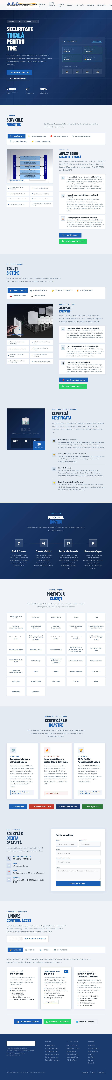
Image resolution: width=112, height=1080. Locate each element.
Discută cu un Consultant (74, 241)
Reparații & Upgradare (41, 141)
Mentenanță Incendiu (18, 141)
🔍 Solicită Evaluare (70, 235)
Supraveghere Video (38, 290)
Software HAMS (61, 950)
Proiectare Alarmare (37, 136)
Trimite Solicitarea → (78, 884)
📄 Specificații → (51, 1002)
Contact (90, 1060)
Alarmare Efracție (18, 290)
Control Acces (71, 1051)
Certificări (101, 5)
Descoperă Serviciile (18, 79)
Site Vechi (91, 1063)
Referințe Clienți (93, 1051)
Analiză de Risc (17, 136)
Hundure (90, 5)
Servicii (42, 4)
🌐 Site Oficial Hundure (85, 1022)
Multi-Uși (30, 950)
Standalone (15, 950)
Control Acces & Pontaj (62, 290)
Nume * (58, 840)
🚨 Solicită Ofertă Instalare (73, 380)
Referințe (80, 5)
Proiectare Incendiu (59, 136)
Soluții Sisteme (52, 4)
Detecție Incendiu (84, 290)
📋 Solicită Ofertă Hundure (28, 1022)
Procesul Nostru (93, 1048)
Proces (70, 5)
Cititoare (44, 950)
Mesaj (58, 867)
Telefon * (83, 840)
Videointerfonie (38, 296)
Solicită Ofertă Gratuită (19, 72)
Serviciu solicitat (63, 858)
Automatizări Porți (18, 296)
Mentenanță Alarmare (81, 136)
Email (58, 849)
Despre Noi (91, 1045)
